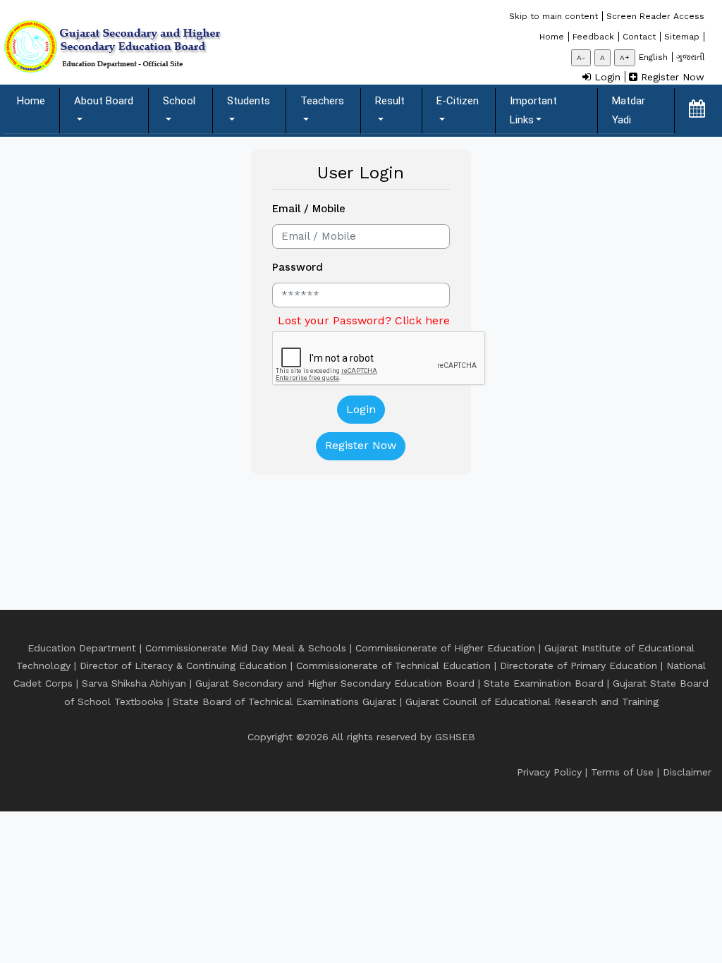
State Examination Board (544, 683)
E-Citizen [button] (457, 100)
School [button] (179, 100)
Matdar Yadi (628, 110)
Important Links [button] (533, 110)
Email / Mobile (308, 208)
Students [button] (248, 100)
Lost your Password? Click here (364, 320)
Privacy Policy (549, 772)
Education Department (81, 648)
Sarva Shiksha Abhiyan (134, 683)
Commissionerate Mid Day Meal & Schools (245, 648)
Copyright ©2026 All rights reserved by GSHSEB (361, 736)
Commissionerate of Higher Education (445, 648)
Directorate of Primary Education (578, 665)
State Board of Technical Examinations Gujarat (284, 701)
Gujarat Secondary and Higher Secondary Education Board (335, 683)
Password (297, 267)
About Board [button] (103, 100)
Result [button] (390, 100)
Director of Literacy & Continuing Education (183, 665)
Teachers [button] (322, 100)
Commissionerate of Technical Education (393, 665)
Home (38, 100)
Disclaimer (687, 772)
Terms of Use (622, 772)
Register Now (360, 445)
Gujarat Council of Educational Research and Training (532, 701)
